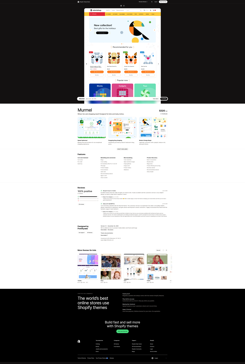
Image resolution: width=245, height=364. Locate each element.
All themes (89, 232)
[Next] (166, 250)
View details (104, 229)
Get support (82, 232)
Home (97, 351)
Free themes (117, 346)
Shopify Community (136, 349)
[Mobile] (124, 6)
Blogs (133, 351)
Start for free (163, 1)
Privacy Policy (90, 358)
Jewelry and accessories (102, 349)
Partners (152, 346)
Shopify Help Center (137, 344)
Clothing (98, 344)
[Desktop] (121, 6)
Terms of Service (82, 358)
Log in (155, 1)
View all (158, 250)
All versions (110, 229)
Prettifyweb (164, 113)
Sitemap (112, 358)
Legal (151, 349)
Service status (153, 351)
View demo (155, 98)
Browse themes (142, 1)
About (151, 344)
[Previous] (163, 250)
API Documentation (136, 346)
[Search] (152, 2)
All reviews (81, 204)
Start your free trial (122, 331)
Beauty (97, 346)
